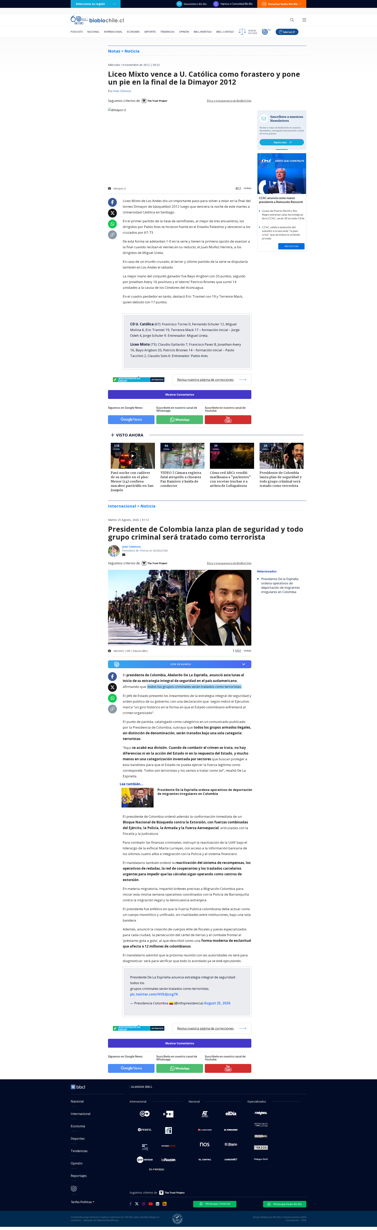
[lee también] (139, 797)
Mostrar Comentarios (179, 394)
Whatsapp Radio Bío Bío (287, 1204)
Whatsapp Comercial (217, 1203)
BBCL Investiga (203, 31)
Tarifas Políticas (81, 1202)
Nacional (93, 31)
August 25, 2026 (217, 1003)
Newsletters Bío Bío (195, 4)
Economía (133, 31)
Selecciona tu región (90, 4)
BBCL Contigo (225, 31)
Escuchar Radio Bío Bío (283, 4)
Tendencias (167, 31)
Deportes (150, 31)
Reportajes (79, 1176)
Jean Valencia (131, 546)
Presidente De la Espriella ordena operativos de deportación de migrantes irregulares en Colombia (204, 792)
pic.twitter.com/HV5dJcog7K (154, 994)
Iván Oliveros (122, 91)
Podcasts (77, 31)
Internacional (113, 31)
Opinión (184, 31)
